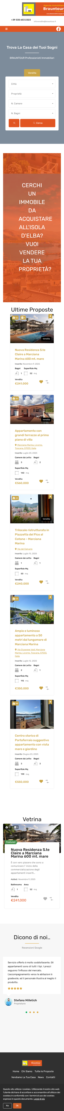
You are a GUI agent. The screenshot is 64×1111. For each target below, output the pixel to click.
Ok (17, 1105)
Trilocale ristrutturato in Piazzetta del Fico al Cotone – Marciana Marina (32, 536)
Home (16, 1071)
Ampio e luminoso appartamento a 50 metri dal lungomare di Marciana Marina (31, 637)
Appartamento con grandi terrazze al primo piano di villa (32, 435)
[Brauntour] (32, 1063)
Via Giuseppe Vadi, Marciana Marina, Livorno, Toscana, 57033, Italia (31, 652)
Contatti (50, 1077)
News (41, 1077)
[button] (26, 1012)
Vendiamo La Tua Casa (23, 1077)
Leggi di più (39, 1099)
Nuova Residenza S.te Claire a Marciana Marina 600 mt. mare (30, 354)
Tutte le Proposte (44, 1071)
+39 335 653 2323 (21, 20)
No (7, 1105)
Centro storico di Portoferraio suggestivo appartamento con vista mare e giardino (32, 742)
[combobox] (32, 84)
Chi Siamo (26, 1071)
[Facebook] (58, 29)
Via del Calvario (24, 549)
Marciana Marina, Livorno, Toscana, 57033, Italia (29, 447)
